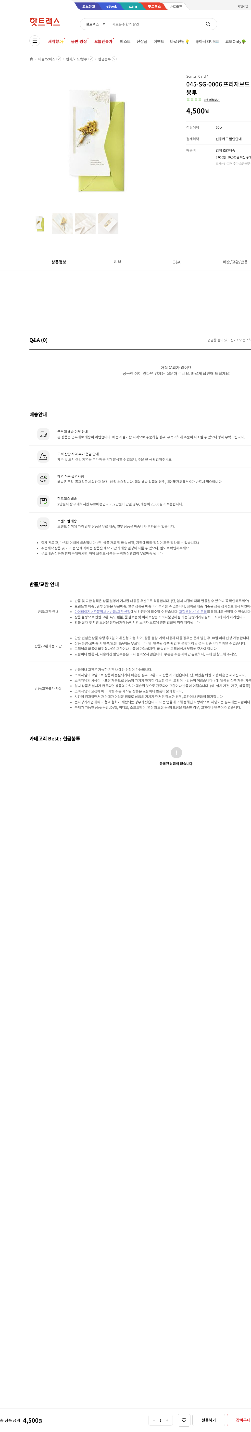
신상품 (142, 41)
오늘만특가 (103, 41)
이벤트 (158, 41)
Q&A (177, 262)
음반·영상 (79, 41)
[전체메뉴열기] (34, 40)
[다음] (165, 143)
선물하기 (208, 1420)
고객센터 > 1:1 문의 (193, 611)
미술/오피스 (46, 58)
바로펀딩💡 (179, 41)
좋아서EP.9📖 (208, 41)
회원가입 (243, 6)
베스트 (125, 41)
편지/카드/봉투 (76, 58)
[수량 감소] (153, 1420)
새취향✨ (56, 41)
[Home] (31, 59)
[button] (203, 99)
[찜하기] (184, 1420)
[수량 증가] (167, 1420)
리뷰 (117, 262)
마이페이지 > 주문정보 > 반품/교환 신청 (102, 611)
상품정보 (58, 262)
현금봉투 (104, 58)
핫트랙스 (92, 24)
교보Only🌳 (235, 41)
